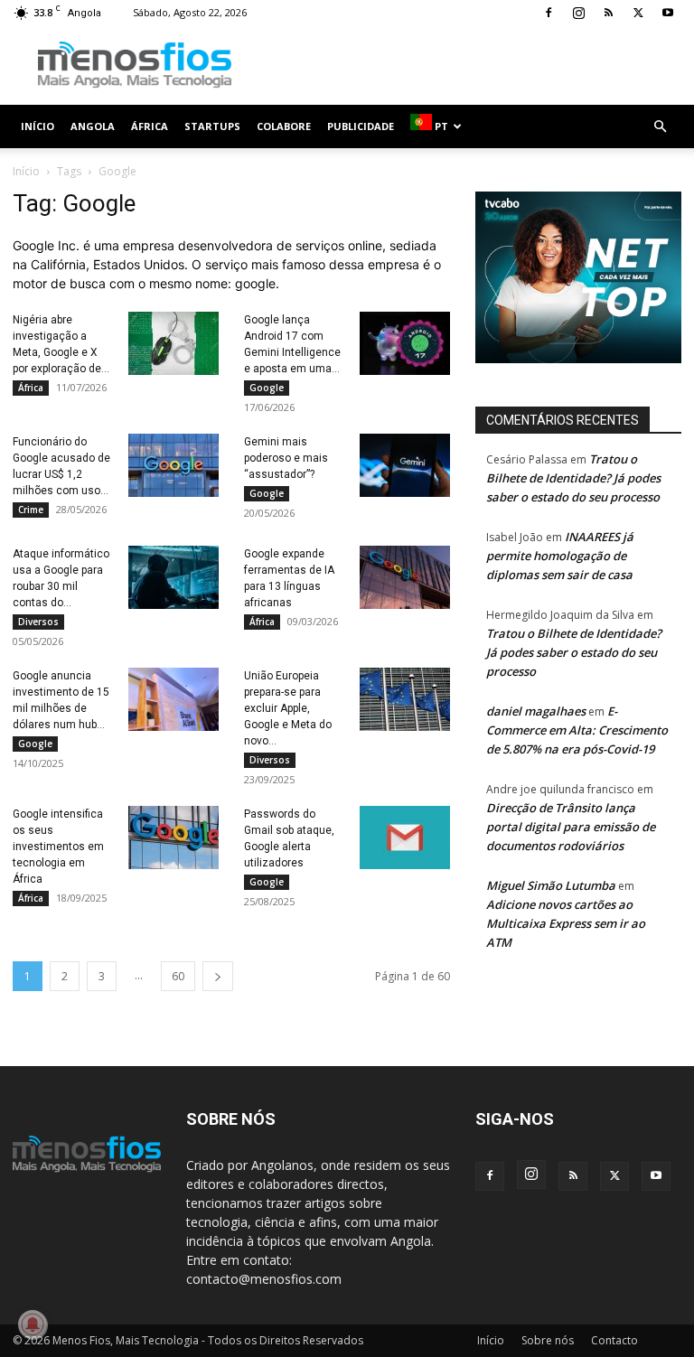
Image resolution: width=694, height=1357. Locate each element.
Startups (212, 126)
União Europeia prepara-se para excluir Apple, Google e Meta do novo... (288, 708)
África (149, 126)
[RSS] (608, 12)
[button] (659, 127)
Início (37, 126)
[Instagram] (578, 12)
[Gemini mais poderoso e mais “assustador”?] (405, 465)
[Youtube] (667, 12)
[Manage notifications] (32, 1324)
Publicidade (360, 126)
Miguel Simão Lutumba (550, 885)
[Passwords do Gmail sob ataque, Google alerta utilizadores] (405, 837)
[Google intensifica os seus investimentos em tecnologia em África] (173, 837)
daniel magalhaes (536, 711)
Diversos (38, 621)
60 (178, 976)
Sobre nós (547, 1340)
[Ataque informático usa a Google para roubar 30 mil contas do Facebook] (173, 577)
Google (266, 387)
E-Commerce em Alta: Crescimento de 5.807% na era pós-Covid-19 (577, 730)
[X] (638, 12)
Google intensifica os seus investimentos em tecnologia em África (58, 846)
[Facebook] (548, 12)
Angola (92, 126)
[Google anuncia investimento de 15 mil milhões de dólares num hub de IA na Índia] (173, 699)
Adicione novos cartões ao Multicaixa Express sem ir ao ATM (565, 923)
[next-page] (217, 976)
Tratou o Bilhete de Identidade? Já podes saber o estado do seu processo (573, 478)
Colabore (284, 126)
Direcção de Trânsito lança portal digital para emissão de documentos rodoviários (570, 827)
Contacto (614, 1340)
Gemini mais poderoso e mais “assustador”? (286, 458)
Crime (30, 509)
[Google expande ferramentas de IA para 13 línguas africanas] (405, 577)
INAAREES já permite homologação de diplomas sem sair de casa (559, 556)
